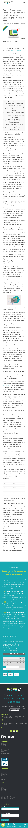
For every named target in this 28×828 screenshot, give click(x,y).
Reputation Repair (5, 779)
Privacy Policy (4, 789)
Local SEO (3, 778)
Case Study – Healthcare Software (8, 797)
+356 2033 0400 (15, 708)
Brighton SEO (3, 743)
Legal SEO (3, 775)
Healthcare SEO (4, 772)
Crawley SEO (3, 745)
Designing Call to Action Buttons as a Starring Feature (14, 128)
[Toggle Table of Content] (22, 101)
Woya (12, 549)
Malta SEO (3, 751)
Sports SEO (3, 773)
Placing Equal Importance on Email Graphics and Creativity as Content (14, 113)
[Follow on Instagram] (14, 731)
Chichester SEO (4, 744)
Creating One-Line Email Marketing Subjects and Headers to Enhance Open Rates (14, 108)
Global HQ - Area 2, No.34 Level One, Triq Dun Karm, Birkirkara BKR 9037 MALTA (14, 717)
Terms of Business (5, 790)
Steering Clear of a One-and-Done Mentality (14, 125)
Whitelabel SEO (4, 774)
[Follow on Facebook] (11, 731)
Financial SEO (4, 771)
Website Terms (4, 791)
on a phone (6, 385)
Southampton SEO (5, 749)
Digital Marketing (12, 23)
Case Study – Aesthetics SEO (7, 798)
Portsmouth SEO (4, 748)
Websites (3, 776)
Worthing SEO (4, 750)
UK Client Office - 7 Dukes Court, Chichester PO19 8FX (15, 720)
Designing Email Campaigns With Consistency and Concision (14, 104)
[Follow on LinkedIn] (17, 731)
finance (21, 584)
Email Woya (6, 727)
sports (13, 586)
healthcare (5, 586)
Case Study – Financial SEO (6, 795)
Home (2, 784)
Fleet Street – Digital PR (5, 753)
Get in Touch (3, 788)
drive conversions (16, 50)
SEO (2, 786)
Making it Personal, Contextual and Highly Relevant (14, 116)
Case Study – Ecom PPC (6, 796)
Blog (2, 787)
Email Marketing (21, 23)
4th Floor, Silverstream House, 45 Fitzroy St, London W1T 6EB (15, 724)
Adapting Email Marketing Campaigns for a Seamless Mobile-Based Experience (14, 121)
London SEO (3, 747)
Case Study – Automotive (6, 793)
